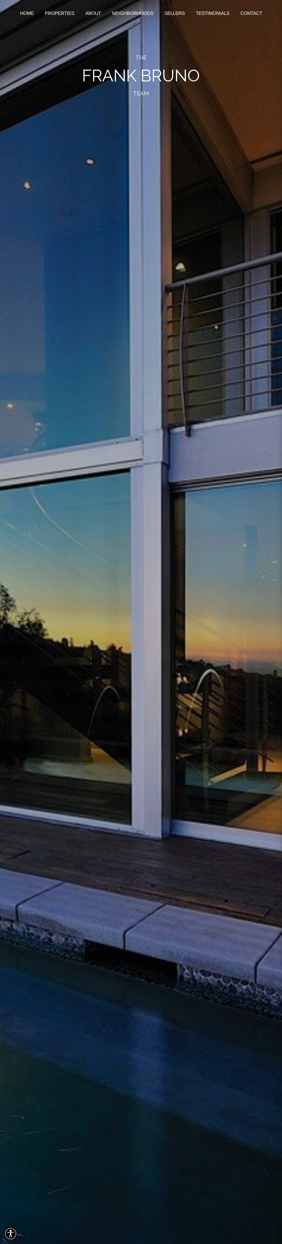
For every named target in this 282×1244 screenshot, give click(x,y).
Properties (59, 13)
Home (27, 13)
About (93, 13)
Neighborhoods (132, 13)
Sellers (174, 13)
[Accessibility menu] (10, 1233)
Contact (251, 13)
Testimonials (212, 13)
